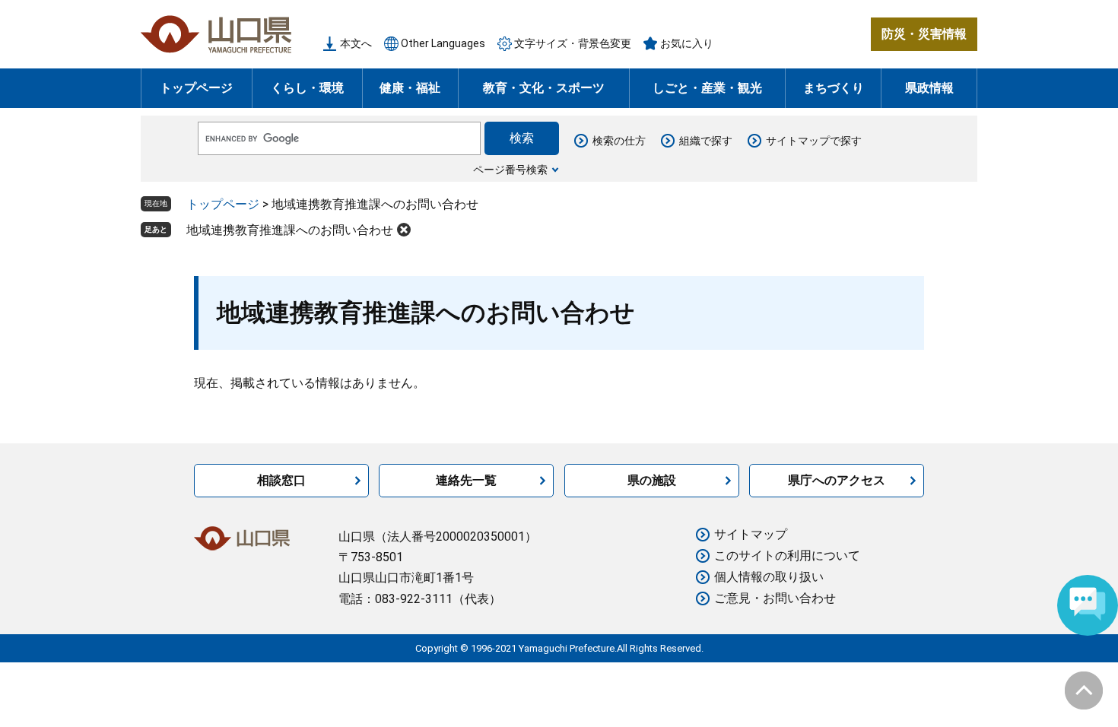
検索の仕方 (619, 141)
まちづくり (833, 88)
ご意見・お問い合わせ (775, 598)
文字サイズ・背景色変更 (572, 43)
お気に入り (686, 43)
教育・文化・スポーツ (544, 88)
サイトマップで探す (814, 141)
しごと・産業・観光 (707, 88)
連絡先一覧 (466, 480)
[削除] (404, 230)
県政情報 (929, 88)
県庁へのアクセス (836, 480)
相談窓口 (281, 480)
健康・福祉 (410, 88)
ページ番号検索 (510, 169)
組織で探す (705, 141)
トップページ (196, 88)
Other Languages (443, 43)
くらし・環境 (307, 88)
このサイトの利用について (787, 555)
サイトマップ (750, 534)
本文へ (356, 43)
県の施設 (651, 480)
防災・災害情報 (924, 34)
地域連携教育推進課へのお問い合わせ (289, 230)
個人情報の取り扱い (769, 577)
